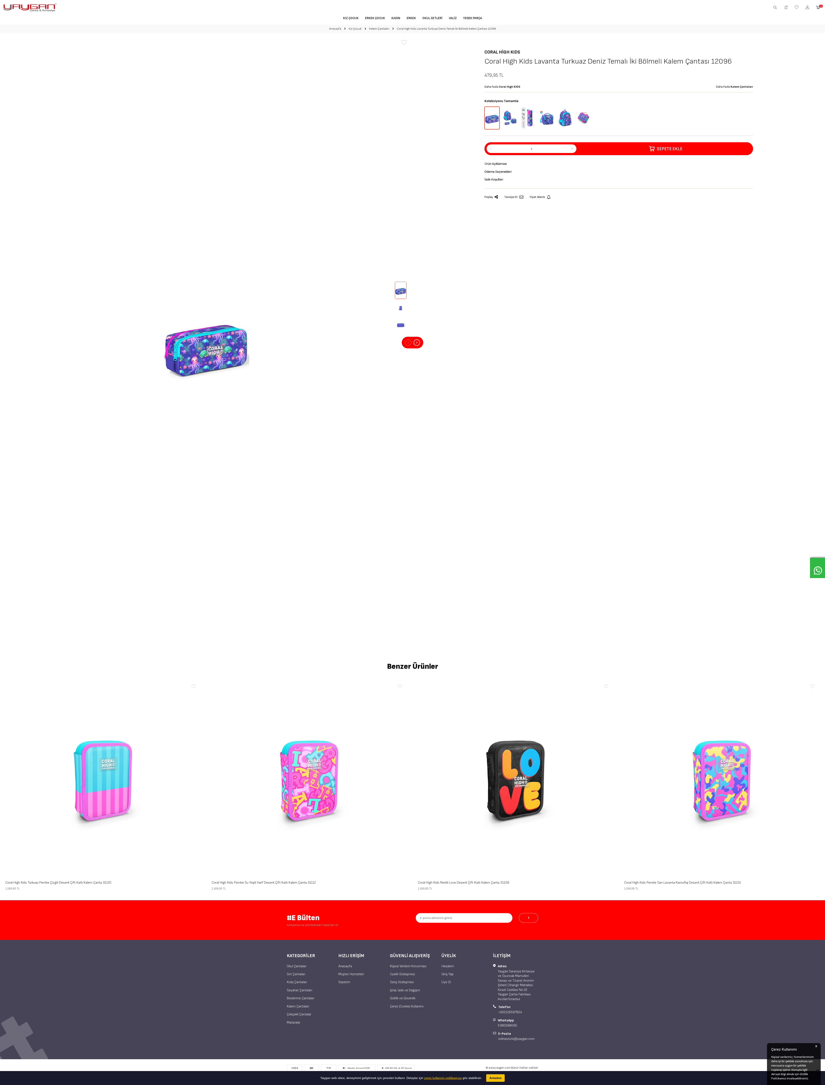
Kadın (395, 18)
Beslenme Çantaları (300, 998)
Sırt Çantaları (296, 974)
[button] (408, 342)
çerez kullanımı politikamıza (443, 1078)
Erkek (411, 18)
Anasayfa (335, 29)
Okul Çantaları (296, 966)
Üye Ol (446, 982)
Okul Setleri (432, 18)
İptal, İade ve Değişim (405, 990)
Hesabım (448, 966)
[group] (206, 342)
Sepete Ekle (669, 149)
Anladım (495, 1078)
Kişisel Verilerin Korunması (408, 966)
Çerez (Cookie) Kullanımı (406, 1006)
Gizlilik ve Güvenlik (402, 998)
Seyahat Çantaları (299, 990)
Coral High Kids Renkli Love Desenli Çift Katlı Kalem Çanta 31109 (463, 883)
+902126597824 (510, 1012)
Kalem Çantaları (379, 29)
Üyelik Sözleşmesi (402, 974)
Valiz (453, 18)
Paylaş (488, 197)
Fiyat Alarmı (537, 197)
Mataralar (293, 1023)
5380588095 (507, 1026)
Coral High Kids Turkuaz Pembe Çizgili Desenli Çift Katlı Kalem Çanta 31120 (58, 883)
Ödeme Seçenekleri (498, 172)
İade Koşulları (493, 180)
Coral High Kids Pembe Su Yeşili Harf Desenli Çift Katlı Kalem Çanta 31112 (264, 883)
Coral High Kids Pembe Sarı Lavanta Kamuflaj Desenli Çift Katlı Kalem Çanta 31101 (682, 883)
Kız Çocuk (351, 18)
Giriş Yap (448, 974)
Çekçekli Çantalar (299, 1014)
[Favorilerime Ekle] (193, 686)
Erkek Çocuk (375, 18)
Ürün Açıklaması (495, 164)
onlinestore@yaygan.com (516, 1039)
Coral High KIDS (502, 52)
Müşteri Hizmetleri (351, 974)
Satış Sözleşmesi (402, 982)
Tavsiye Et (511, 197)
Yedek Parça (472, 18)
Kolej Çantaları (297, 982)
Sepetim (344, 982)
